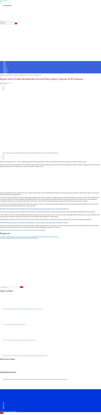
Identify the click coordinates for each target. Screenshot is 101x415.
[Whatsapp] (3, 89)
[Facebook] (3, 403)
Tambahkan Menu (7, 5)
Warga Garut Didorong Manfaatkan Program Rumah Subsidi (14, 324)
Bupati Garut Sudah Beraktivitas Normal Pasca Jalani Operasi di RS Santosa (16, 230)
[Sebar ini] (3, 86)
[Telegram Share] (3, 88)
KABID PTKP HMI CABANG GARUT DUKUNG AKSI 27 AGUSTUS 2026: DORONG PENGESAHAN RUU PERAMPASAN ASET (25, 355)
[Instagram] (3, 406)
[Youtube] (3, 408)
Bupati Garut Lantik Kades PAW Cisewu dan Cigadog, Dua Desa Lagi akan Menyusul (19, 340)
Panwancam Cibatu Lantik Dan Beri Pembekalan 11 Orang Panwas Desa (19, 238)
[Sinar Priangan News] (12, 19)
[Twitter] (3, 404)
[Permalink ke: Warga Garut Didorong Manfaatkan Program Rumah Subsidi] (15, 323)
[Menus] (0, 2)
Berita (1, 83)
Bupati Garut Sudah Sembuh (39, 230)
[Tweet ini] (3, 87)
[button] (16, 23)
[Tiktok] (3, 409)
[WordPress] (3, 405)
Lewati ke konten (3, 0)
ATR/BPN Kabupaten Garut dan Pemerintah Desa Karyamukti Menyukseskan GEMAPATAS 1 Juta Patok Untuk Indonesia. (29, 236)
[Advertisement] (47, 49)
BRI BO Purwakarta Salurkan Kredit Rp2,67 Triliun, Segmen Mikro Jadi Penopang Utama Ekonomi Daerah (23, 308)
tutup (2, 412)
